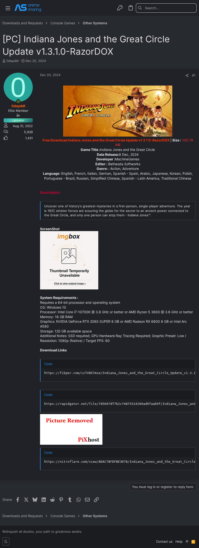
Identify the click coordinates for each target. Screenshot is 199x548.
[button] (7, 8)
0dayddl (12, 61)
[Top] (187, 541)
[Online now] (18, 101)
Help (178, 541)
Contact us (164, 541)
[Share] (187, 75)
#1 (193, 75)
